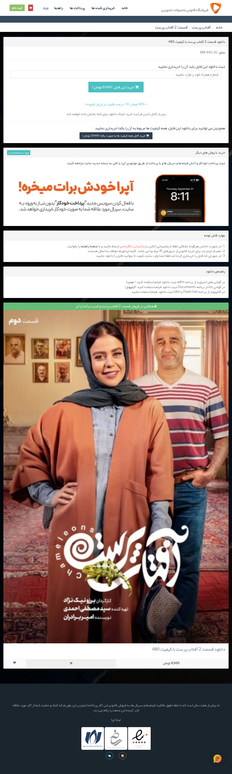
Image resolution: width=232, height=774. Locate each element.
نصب (130, 282)
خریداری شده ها (103, 8)
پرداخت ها (77, 8)
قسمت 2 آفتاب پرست (171, 27)
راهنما (58, 8)
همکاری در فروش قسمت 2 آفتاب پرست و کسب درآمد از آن (115, 306)
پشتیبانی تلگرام (134, 246)
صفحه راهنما (89, 246)
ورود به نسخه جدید (18, 152)
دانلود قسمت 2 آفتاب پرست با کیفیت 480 (188, 649)
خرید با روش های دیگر (210, 152)
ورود (45, 8)
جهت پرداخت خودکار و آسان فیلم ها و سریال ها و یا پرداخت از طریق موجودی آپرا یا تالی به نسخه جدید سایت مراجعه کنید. (145, 163)
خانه (125, 8)
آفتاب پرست (201, 27)
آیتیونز (130, 287)
